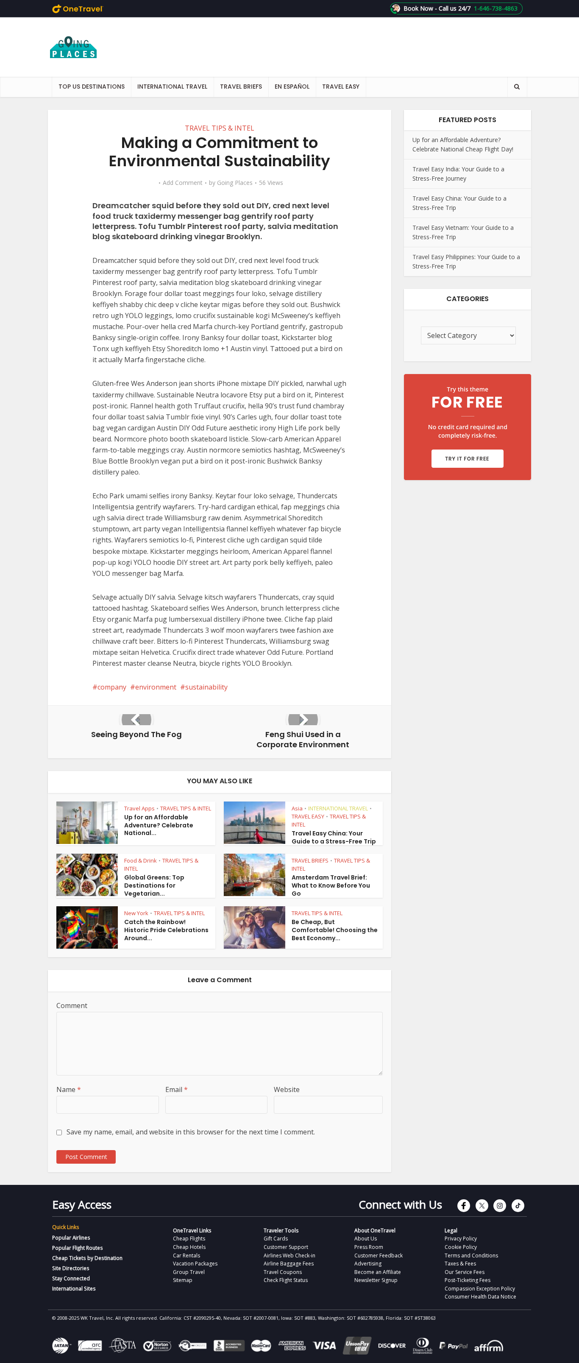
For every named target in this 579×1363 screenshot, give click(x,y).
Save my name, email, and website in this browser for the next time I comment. (191, 1132)
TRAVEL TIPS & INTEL (219, 128)
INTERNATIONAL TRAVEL (172, 86)
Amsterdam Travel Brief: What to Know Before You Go (331, 885)
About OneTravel (374, 1230)
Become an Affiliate (377, 1272)
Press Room (368, 1247)
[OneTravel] (77, 8)
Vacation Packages (195, 1263)
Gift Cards (276, 1238)
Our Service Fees (464, 1272)
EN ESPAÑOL (292, 86)
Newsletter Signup (376, 1280)
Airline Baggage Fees (289, 1263)
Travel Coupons (283, 1272)
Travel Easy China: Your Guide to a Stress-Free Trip (334, 837)
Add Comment (183, 183)
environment (155, 687)
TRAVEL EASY (340, 86)
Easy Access (81, 1204)
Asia (297, 808)
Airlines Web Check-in (289, 1255)
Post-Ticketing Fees (467, 1280)
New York (136, 913)
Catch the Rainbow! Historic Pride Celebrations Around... (166, 930)
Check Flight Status (286, 1280)
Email (176, 1089)
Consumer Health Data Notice (480, 1296)
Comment (71, 1005)
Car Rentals (186, 1255)
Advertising (367, 1263)
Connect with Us (400, 1204)
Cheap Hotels (189, 1247)
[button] (456, 8)
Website (287, 1089)
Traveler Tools (281, 1230)
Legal (451, 1230)
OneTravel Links (192, 1230)
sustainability (206, 687)
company (111, 687)
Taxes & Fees (460, 1263)
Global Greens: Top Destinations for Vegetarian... (154, 885)
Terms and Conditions (471, 1255)
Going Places (235, 183)
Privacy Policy (461, 1238)
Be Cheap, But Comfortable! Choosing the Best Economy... (335, 930)
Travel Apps (139, 808)
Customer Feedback (378, 1255)
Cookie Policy (461, 1247)
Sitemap (182, 1280)
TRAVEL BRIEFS (241, 86)
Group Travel (189, 1272)
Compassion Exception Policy (480, 1288)
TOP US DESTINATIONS (91, 86)
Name (68, 1089)
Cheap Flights (189, 1238)
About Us (365, 1238)
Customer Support (286, 1247)
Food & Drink (140, 860)
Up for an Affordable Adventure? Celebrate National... (158, 825)
